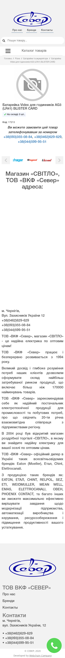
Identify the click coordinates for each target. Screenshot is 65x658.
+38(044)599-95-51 (32, 141)
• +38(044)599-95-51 (18, 642)
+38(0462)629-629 (48, 137)
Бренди (31, 30)
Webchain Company (40, 655)
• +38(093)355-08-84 (18, 638)
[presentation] (6, 160)
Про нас (17, 30)
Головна (8, 59)
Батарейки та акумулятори (35, 59)
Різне (17, 59)
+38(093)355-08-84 (18, 137)
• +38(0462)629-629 (17, 633)
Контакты (47, 30)
